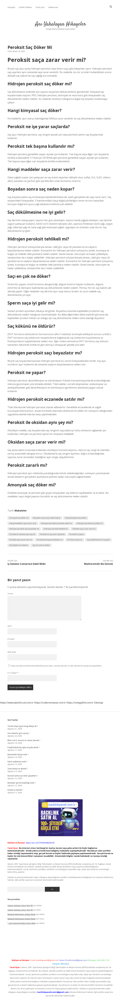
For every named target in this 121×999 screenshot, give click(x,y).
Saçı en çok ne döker (41, 545)
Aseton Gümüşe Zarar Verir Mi (20, 905)
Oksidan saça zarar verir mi (83, 529)
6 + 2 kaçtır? (13, 673)
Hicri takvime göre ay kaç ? (19, 733)
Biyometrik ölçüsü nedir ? (18, 754)
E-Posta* (11, 639)
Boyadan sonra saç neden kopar (46, 518)
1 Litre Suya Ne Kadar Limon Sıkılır (22, 923)
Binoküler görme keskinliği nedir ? (22, 783)
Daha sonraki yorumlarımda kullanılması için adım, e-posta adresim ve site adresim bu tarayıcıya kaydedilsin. (56, 666)
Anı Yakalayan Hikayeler (60, 24)
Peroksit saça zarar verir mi (20, 539)
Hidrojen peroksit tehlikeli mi (56, 529)
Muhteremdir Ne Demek (98, 563)
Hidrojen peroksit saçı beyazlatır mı (24, 529)
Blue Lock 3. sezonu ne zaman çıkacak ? (24, 740)
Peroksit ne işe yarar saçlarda (52, 534)
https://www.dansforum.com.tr (16, 702)
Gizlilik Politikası (25, 7)
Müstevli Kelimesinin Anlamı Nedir (22, 914)
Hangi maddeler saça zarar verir (22, 523)
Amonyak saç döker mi (18, 518)
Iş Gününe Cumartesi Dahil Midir (27, 563)
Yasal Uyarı (40, 7)
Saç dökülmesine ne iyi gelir (98, 539)
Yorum (10, 593)
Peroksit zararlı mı (74, 539)
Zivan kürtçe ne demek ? (18, 768)
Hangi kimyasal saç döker (75, 518)
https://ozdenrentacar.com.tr (50, 702)
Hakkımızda (53, 7)
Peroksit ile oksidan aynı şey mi (22, 534)
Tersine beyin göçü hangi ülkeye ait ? (23, 726)
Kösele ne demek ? (15, 790)
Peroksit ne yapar (76, 534)
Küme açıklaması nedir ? (17, 761)
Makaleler (21, 510)
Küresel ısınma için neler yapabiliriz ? (23, 775)
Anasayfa (11, 7)
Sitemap (98, 702)
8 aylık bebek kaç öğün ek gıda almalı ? (24, 747)
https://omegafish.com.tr (80, 702)
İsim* (10, 626)
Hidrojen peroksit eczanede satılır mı (56, 523)
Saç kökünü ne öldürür (18, 545)
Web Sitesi (12, 652)
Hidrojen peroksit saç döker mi (90, 523)
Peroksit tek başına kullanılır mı (49, 539)
